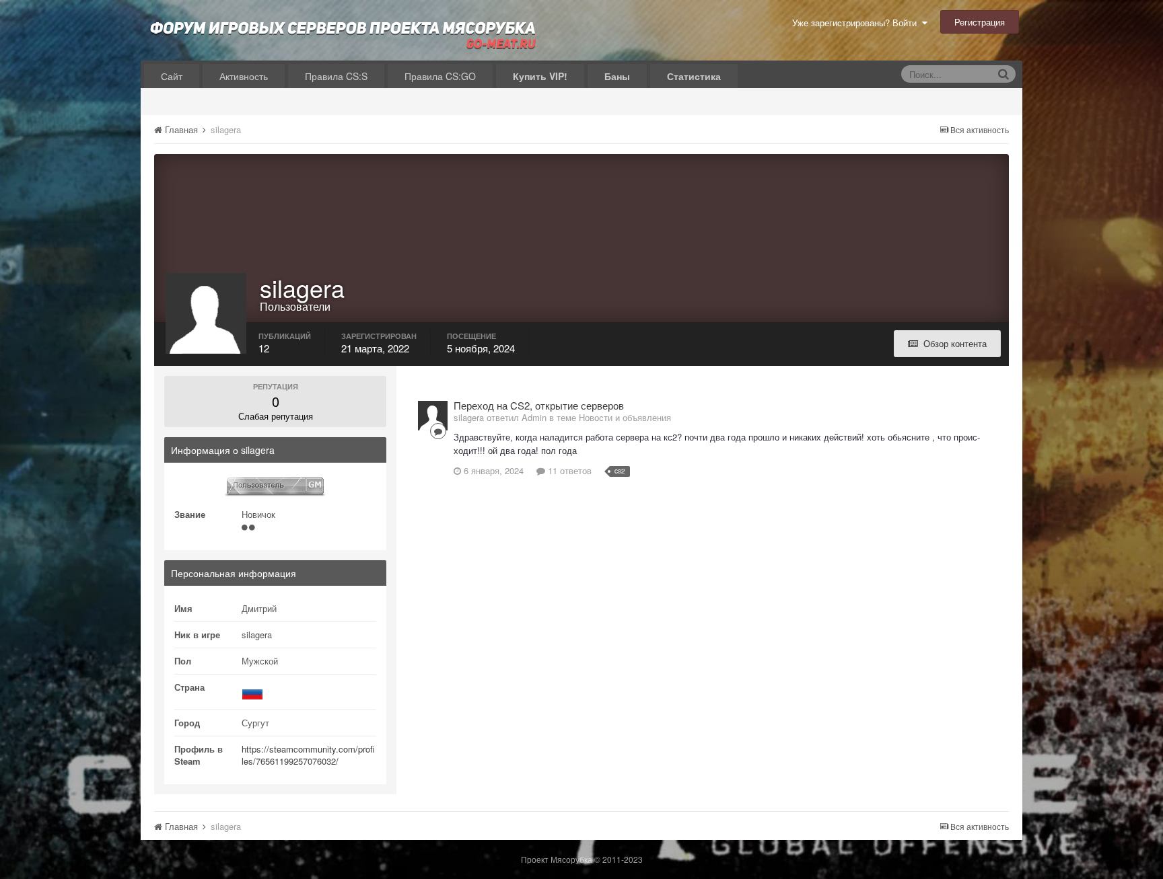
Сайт (171, 76)
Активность (243, 76)
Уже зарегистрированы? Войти (857, 22)
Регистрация (979, 21)
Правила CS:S (336, 76)
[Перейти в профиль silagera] (433, 415)
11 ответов (568, 470)
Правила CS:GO (440, 76)
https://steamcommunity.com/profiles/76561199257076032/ (308, 754)
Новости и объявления (625, 417)
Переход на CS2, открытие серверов (539, 405)
